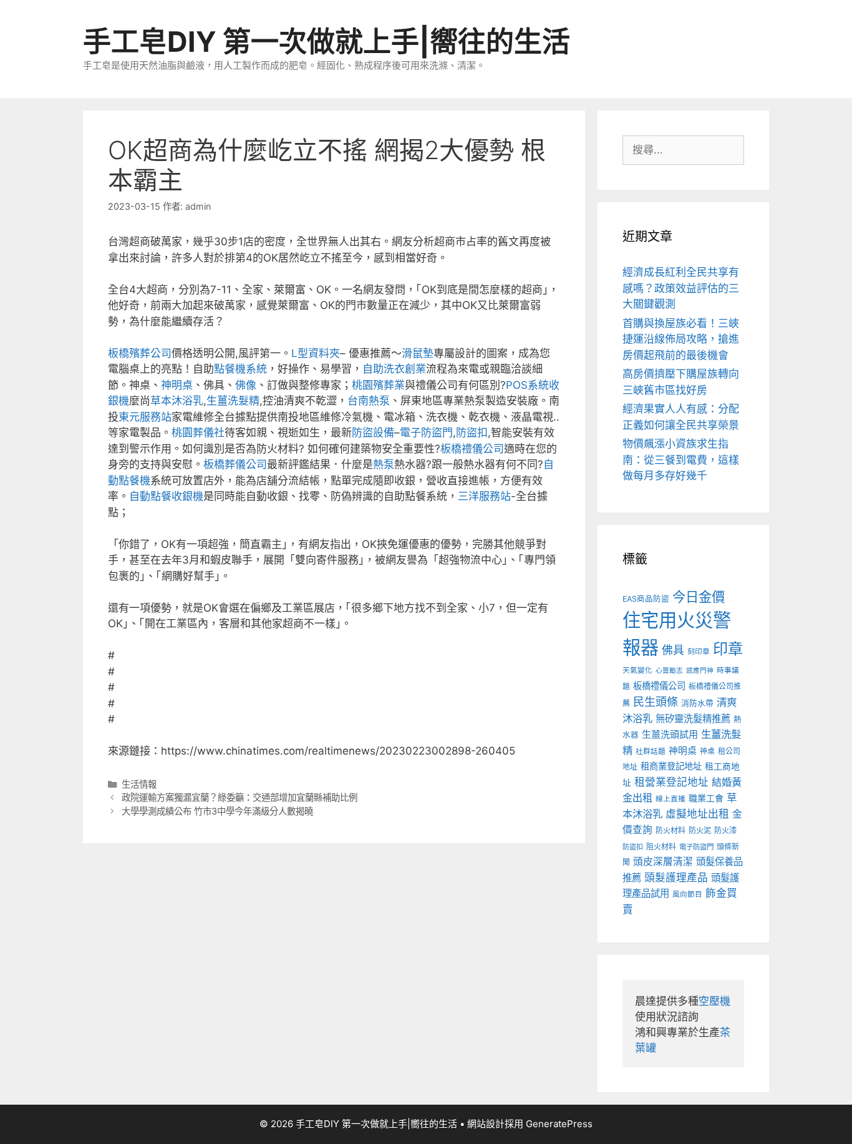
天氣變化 (637, 670)
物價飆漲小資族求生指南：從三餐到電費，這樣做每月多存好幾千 (680, 460)
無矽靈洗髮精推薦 (693, 719)
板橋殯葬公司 (140, 353)
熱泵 (383, 464)
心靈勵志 (669, 671)
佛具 (673, 650)
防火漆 (725, 830)
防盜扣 (472, 432)
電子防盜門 (426, 432)
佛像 (245, 385)
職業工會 (706, 798)
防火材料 (670, 830)
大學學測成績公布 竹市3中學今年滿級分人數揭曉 (217, 811)
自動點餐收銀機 (166, 496)
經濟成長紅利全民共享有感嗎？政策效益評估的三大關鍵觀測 (680, 288)
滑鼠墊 (417, 353)
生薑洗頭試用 (670, 734)
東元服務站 (145, 417)
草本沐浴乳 (176, 400)
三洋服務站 (484, 496)
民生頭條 (655, 701)
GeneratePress (559, 1124)
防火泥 (700, 830)
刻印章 (698, 651)
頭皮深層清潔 (663, 862)
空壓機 (714, 1001)
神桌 (707, 751)
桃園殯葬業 (378, 385)
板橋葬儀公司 (235, 464)
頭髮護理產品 (676, 877)
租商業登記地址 (671, 766)
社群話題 (651, 751)
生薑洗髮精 (232, 400)
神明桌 (177, 385)
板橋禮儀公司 (472, 448)
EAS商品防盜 (645, 599)
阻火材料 (661, 846)
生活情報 (139, 784)
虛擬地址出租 (697, 814)
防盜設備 (373, 432)
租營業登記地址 (671, 782)
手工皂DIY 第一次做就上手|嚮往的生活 (326, 41)
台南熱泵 (368, 400)
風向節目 (687, 894)
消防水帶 (697, 703)
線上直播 (670, 798)
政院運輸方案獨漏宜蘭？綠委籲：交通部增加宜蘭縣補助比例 (239, 797)
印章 (728, 649)
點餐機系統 (240, 369)
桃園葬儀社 (198, 432)
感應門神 (700, 671)
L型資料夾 (315, 353)
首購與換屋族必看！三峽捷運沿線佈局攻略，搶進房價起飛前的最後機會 (680, 339)
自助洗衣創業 (394, 369)
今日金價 (698, 597)
